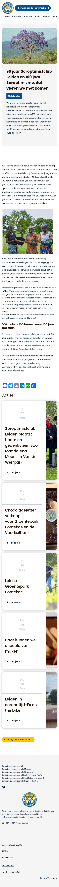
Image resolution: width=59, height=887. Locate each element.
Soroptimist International (12, 766)
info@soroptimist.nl (11, 872)
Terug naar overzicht (18, 739)
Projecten (16, 16)
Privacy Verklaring (48, 878)
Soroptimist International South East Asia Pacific (22, 775)
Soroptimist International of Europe (16, 769)
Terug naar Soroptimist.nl (32, 7)
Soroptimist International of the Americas (19, 772)
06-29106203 (8, 865)
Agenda (28, 16)
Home (7, 16)
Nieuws (46, 16)
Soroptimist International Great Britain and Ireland (23, 778)
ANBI (55, 16)
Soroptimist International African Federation (20, 781)
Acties (37, 16)
